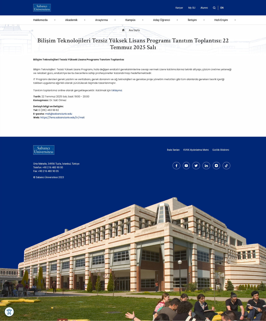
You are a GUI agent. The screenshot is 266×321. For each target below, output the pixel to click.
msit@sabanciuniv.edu (58, 114)
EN (222, 7)
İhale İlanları (173, 149)
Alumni (204, 7)
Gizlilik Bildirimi (220, 149)
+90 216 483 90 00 (52, 167)
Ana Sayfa (134, 30)
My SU (191, 7)
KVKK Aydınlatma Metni (196, 149)
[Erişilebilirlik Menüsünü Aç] (9, 311)
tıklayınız (116, 90)
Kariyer (179, 7)
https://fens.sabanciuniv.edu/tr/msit (62, 117)
